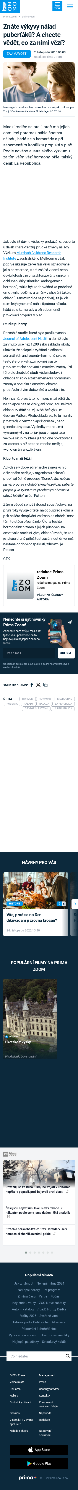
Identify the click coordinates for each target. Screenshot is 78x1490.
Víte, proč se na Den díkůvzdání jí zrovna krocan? (31, 917)
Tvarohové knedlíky (55, 1335)
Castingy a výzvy (49, 1389)
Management (47, 1375)
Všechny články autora (50, 597)
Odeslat (66, 653)
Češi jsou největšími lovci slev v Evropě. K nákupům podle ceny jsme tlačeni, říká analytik (38, 1210)
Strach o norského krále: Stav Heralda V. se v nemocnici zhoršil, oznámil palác (36, 1231)
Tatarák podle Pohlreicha (31, 1322)
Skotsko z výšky (18, 1042)
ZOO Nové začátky (52, 1303)
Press (42, 1382)
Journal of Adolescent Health (25, 338)
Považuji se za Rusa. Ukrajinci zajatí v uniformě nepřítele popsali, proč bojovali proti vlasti (38, 1189)
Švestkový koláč (54, 1342)
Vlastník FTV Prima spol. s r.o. (21, 1422)
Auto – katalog (23, 1309)
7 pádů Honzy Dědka (51, 1309)
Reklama (15, 1389)
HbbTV (14, 1395)
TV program (51, 1290)
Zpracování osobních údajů (48, 1404)
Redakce (44, 1419)
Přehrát (14, 1036)
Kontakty (44, 1395)
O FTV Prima (17, 1375)
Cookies (15, 1413)
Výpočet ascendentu (23, 1335)
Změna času (27, 1296)
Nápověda (45, 1413)
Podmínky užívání (20, 1402)
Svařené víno (48, 1316)
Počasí (55, 1296)
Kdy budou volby (24, 1303)
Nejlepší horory (29, 1290)
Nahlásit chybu (19, 1430)
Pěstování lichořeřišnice (39, 1329)
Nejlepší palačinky (25, 1342)
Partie (43, 1296)
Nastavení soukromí (45, 1433)
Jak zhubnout (23, 1283)
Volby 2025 (28, 1316)
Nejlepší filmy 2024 (50, 1283)
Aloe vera (58, 1322)
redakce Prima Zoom (48, 56)
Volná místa (17, 1382)
